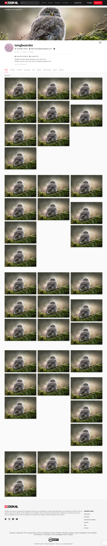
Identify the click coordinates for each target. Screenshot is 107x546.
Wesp (40, 316)
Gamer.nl (77, 533)
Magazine (58, 3)
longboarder (11, 79)
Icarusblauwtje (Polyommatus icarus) (47, 144)
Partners (86, 522)
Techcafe (53, 533)
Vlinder (7, 471)
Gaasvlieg (74, 319)
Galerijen (12, 69)
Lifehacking (65, 533)
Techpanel (71, 533)
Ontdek (44, 3)
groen (7, 370)
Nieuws (50, 3)
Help (85, 525)
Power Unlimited (92, 533)
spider (73, 245)
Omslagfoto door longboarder (13, 9)
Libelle (7, 292)
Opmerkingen (47, 69)
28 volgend (31, 52)
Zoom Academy (38, 534)
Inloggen (89, 2)
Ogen (73, 397)
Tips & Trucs (39, 533)
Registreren (98, 2)
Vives (52, 534)
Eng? (73, 421)
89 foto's (17, 52)
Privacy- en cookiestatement (64, 544)
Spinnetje (8, 339)
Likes (33, 69)
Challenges (27, 69)
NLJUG (65, 534)
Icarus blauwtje (10, 195)
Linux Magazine (59, 534)
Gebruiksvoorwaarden (90, 519)
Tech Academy (47, 534)
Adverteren (87, 514)
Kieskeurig (12, 533)
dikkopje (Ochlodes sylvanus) (47, 218)
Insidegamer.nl (83, 533)
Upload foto (77, 2)
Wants (40, 195)
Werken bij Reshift (49, 544)
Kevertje (41, 370)
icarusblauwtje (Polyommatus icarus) (80, 125)
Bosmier (8, 98)
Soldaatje (74, 343)
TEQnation (70, 534)
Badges (39, 69)
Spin (6, 417)
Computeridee (19, 533)
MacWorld (58, 533)
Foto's (6, 69)
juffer (7, 393)
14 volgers (23, 52)
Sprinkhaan (9, 121)
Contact (86, 528)
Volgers (55, 69)
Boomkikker (75, 98)
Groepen (19, 69)
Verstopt (41, 471)
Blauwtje (8, 316)
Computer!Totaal (31, 533)
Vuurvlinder (42, 98)
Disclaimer (86, 517)
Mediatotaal (47, 533)
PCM (25, 533)
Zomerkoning (43, 121)
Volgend (61, 69)
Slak (39, 339)
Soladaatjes (75, 292)
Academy (66, 3)
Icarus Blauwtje (10, 144)
